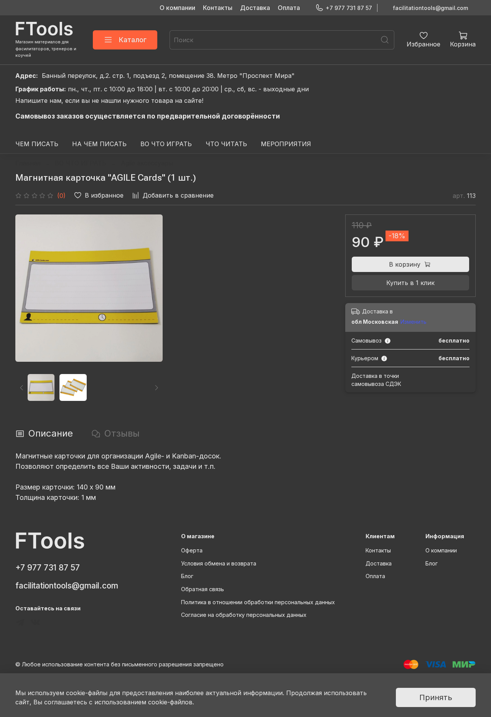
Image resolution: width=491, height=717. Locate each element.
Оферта (192, 550)
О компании (177, 8)
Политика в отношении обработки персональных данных (258, 602)
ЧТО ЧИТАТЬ (226, 144)
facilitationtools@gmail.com (430, 8)
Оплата (289, 8)
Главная (27, 163)
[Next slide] (150, 288)
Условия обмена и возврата (218, 563)
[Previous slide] (27, 288)
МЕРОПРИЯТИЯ (286, 144)
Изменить (413, 321)
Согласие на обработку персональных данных (243, 615)
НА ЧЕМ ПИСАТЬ (99, 144)
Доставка (255, 8)
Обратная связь (202, 589)
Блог (187, 576)
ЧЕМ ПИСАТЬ (36, 144)
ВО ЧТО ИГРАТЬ (166, 144)
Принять (435, 697)
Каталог (133, 40)
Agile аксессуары (147, 163)
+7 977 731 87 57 (349, 8)
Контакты (217, 8)
